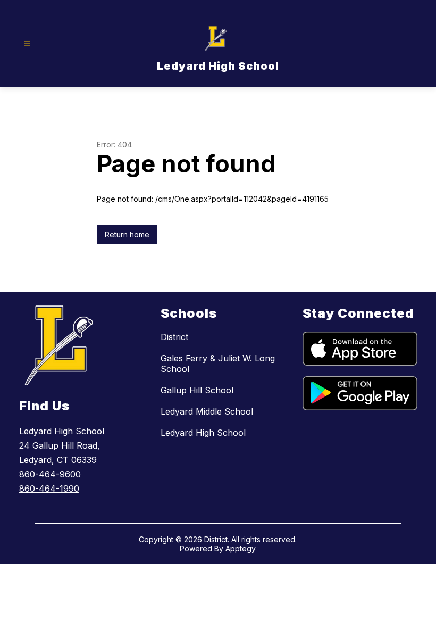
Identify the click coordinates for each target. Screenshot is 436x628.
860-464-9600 (50, 474)
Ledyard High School (203, 432)
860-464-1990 (49, 488)
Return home (127, 234)
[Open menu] (27, 44)
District (174, 337)
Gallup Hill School (197, 390)
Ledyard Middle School (207, 411)
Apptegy (240, 548)
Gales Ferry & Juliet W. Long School (218, 363)
